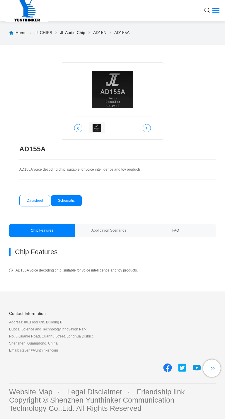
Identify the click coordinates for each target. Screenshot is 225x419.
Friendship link (161, 392)
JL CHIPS (43, 32)
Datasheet (35, 201)
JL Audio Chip (72, 32)
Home (21, 32)
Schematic (66, 201)
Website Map (30, 392)
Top (212, 368)
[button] (78, 128)
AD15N (99, 32)
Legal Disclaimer (94, 392)
